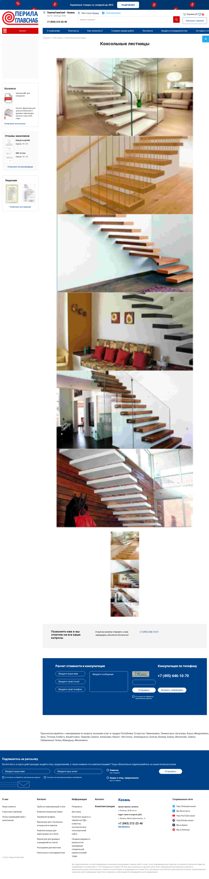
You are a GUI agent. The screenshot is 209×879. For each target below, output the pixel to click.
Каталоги (10, 88)
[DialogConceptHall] (20, 145)
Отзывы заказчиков (17, 136)
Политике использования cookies (162, 874)
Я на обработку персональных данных (22, 777)
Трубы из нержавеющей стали (51, 806)
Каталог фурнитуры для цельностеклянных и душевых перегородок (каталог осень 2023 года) (25, 113)
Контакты (73, 30)
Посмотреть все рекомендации (20, 167)
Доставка (76, 812)
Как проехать (124, 827)
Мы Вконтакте (183, 811)
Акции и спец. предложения (124, 779)
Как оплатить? (95, 30)
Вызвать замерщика (172, 690)
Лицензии (11, 180)
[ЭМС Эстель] (20, 158)
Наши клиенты (9, 806)
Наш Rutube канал (185, 820)
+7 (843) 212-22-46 (57, 21)
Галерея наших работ (122, 30)
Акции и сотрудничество (174, 30)
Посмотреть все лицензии (20, 207)
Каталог (99, 799)
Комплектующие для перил (49, 812)
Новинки (115, 771)
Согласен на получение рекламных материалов (64, 777)
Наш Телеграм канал (186, 806)
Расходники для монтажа (49, 847)
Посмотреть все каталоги (14, 124)
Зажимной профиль (46, 817)
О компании (53, 30)
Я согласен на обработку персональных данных (144, 697)
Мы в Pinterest (183, 830)
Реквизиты (77, 806)
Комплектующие (105, 806)
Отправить (170, 771)
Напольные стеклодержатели (51, 853)
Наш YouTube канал (185, 816)
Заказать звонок (195, 20)
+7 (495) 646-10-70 (173, 676)
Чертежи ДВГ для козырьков (23, 94)
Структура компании (12, 812)
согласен (10, 777)
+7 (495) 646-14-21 (149, 632)
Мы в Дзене (181, 825)
